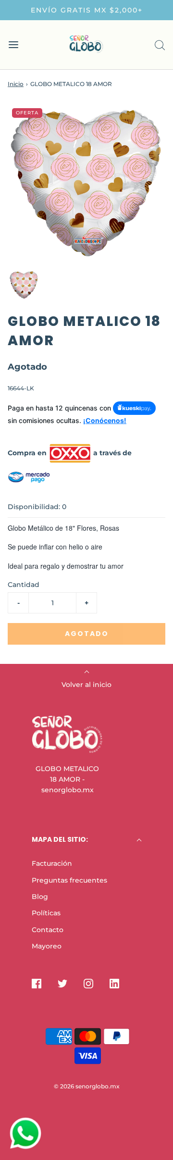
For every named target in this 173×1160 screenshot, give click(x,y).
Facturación (52, 863)
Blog (40, 896)
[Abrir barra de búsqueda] (160, 45)
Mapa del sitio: (60, 839)
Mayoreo (47, 946)
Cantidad (23, 584)
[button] (24, 285)
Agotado (87, 633)
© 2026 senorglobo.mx (87, 1086)
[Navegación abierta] (13, 45)
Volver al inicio (86, 684)
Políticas (46, 913)
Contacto (47, 929)
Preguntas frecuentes (69, 880)
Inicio (16, 83)
